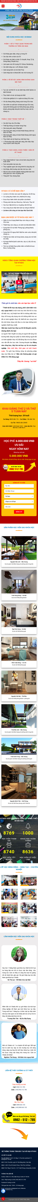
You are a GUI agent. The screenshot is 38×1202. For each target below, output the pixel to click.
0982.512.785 (20, 1087)
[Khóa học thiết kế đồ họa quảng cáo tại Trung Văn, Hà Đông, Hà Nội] (28, 894)
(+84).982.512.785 (21, 1090)
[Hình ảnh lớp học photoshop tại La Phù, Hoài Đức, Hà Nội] (28, 921)
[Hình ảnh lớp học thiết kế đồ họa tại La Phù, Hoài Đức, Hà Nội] (9, 921)
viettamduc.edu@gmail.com (12, 1188)
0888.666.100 (20, 1105)
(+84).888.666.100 (21, 1107)
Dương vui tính (11, 1182)
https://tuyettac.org (6, 1189)
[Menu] (3, 6)
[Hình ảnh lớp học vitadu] (9, 894)
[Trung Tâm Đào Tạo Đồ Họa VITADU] (19, 6)
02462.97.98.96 (24, 1176)
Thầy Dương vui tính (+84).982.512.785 (15, 1179)
